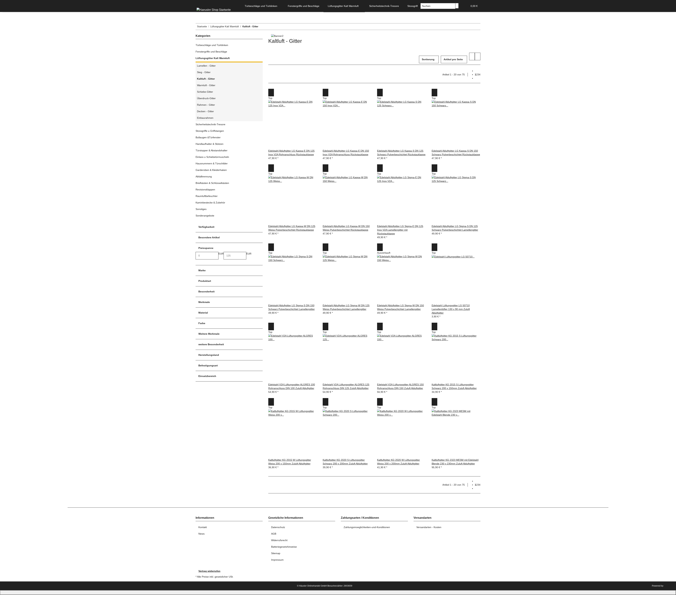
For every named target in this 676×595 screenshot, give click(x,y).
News (201, 533)
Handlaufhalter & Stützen (209, 143)
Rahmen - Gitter (206, 104)
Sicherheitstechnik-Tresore (210, 124)
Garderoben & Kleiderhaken (211, 170)
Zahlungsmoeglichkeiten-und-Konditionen (367, 527)
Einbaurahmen (205, 117)
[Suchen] (457, 5)
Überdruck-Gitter (206, 98)
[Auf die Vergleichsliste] (271, 92)
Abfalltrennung (204, 176)
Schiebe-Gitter (205, 91)
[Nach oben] (338, 592)
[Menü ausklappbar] (200, 3)
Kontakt (202, 527)
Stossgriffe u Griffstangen (210, 130)
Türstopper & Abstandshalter (211, 150)
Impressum (277, 559)
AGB (273, 533)
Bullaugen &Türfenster (208, 137)
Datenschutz (278, 527)
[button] (464, 6)
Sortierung (428, 59)
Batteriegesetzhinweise (284, 546)
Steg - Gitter (204, 72)
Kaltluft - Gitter (206, 78)
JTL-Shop (668, 586)
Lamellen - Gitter (206, 65)
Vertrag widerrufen (209, 571)
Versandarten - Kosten (428, 527)
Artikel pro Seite (453, 59)
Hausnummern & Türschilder (212, 163)
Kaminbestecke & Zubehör (210, 202)
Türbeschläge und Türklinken (212, 45)
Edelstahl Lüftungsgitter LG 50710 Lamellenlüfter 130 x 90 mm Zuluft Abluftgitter (451, 309)
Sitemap (275, 553)
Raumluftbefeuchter (207, 196)
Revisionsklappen (205, 189)
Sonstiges (201, 209)
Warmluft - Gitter (206, 85)
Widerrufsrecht (279, 540)
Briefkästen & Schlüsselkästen (212, 183)
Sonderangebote (205, 215)
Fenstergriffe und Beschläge (211, 51)
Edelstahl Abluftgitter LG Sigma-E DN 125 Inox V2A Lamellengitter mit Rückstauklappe (400, 230)
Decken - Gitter (205, 111)
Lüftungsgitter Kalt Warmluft (213, 58)
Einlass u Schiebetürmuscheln (212, 157)
